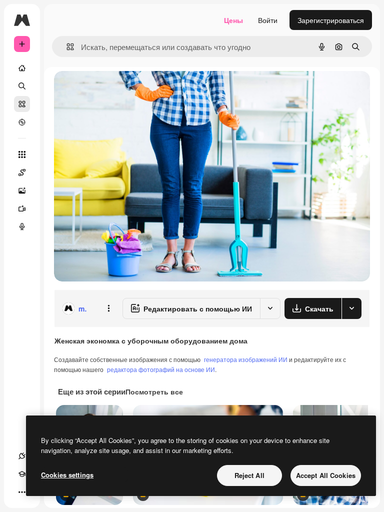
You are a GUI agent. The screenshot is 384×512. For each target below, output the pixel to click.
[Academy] (22, 474)
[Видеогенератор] (22, 208)
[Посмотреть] (22, 122)
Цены (233, 20)
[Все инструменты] (22, 154)
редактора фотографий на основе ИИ (161, 369)
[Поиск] (22, 86)
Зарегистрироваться (331, 20)
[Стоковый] (22, 104)
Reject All (249, 475)
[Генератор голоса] (22, 226)
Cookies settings (67, 475)
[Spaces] (22, 172)
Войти (268, 20)
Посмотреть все (154, 391)
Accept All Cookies (326, 475)
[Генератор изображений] (22, 190)
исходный (121, 89)
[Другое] (22, 492)
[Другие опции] (108, 308)
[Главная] (22, 68)
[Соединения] (22, 456)
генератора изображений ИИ (246, 359)
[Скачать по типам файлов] (352, 308)
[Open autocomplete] (66, 46)
